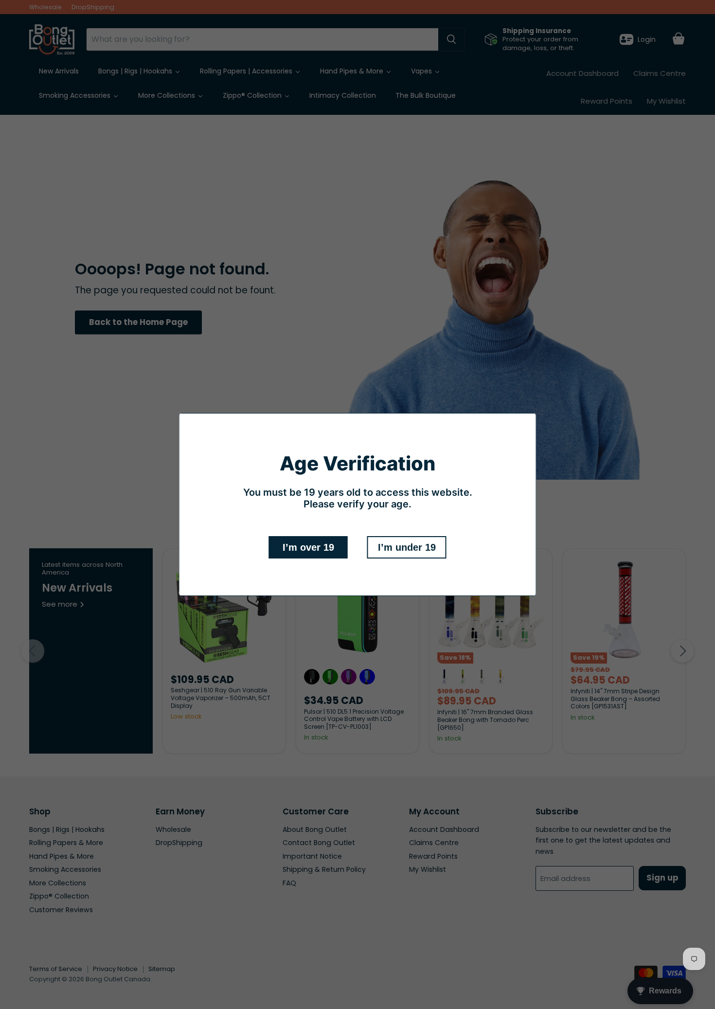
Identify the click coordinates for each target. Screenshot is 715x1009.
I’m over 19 (308, 547)
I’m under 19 (407, 547)
